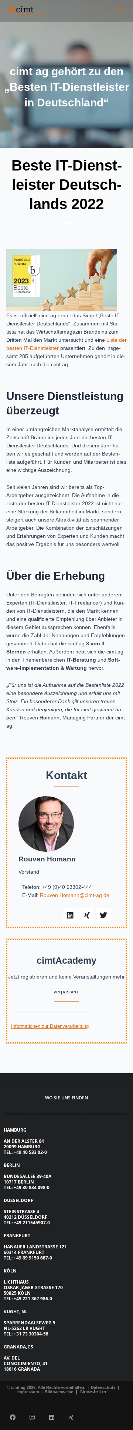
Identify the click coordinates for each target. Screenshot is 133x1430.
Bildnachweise (59, 1392)
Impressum (28, 1392)
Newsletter (93, 1391)
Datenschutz (103, 1387)
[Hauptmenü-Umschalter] (118, 11)
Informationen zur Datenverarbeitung (50, 1026)
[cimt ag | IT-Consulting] (25, 11)
